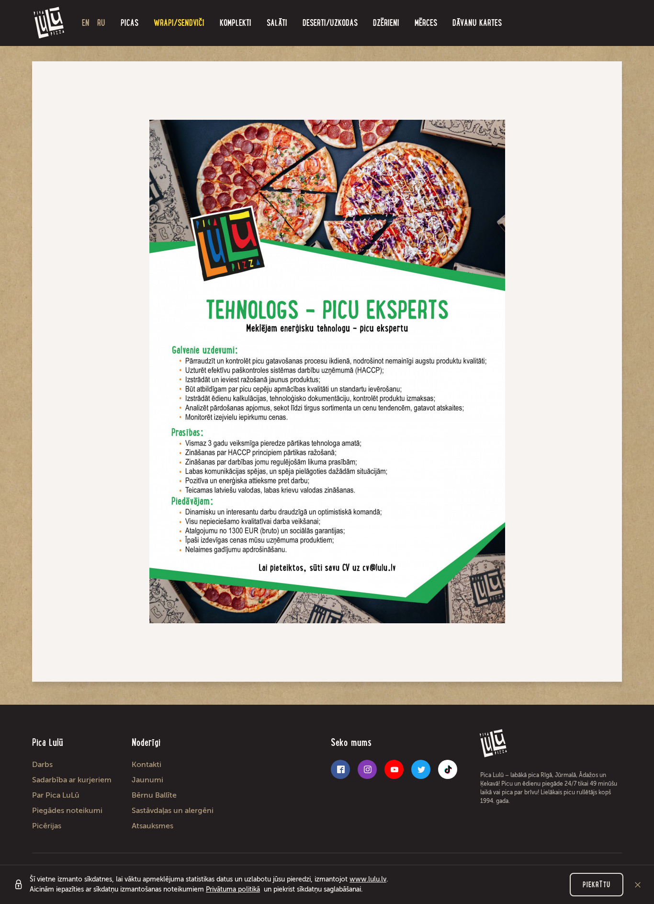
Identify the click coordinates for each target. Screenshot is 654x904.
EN (86, 23)
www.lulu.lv (368, 879)
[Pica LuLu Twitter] (420, 769)
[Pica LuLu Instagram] (367, 769)
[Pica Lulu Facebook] (340, 769)
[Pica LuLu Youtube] (394, 769)
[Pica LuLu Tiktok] (447, 769)
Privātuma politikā (233, 889)
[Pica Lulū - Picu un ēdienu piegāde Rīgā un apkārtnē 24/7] (49, 23)
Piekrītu (596, 885)
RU (101, 23)
